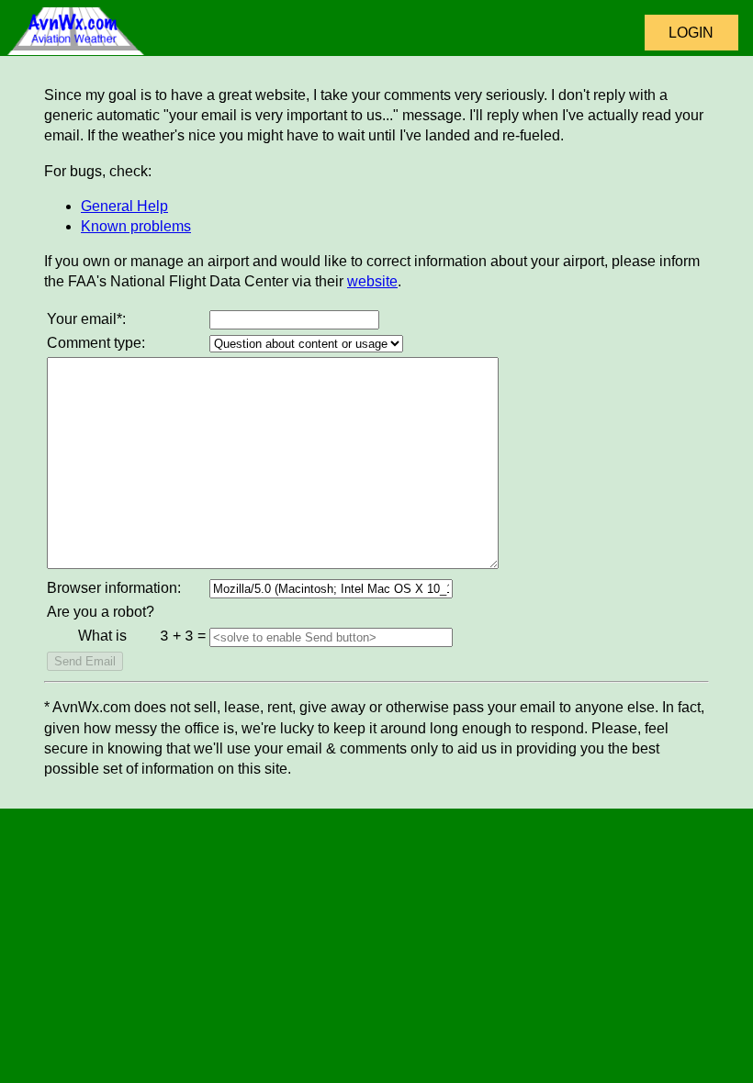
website (372, 281)
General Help (124, 206)
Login (691, 32)
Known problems (136, 226)
